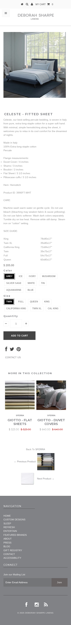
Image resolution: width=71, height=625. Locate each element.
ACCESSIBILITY (12, 558)
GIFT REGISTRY (12, 550)
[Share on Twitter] (12, 350)
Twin (9, 301)
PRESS (7, 542)
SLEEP (7, 523)
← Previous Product (25, 461)
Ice (21, 276)
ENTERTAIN (10, 531)
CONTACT (9, 554)
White (31, 283)
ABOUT (7, 538)
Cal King (53, 308)
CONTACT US (13, 357)
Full (21, 301)
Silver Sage (13, 283)
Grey (9, 276)
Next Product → (45, 478)
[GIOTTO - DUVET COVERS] (51, 409)
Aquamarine (13, 290)
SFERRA (40, 449)
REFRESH (9, 527)
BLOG (6, 546)
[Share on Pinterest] (19, 350)
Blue (31, 290)
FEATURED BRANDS (15, 535)
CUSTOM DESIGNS (14, 519)
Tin (43, 283)
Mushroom (48, 276)
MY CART (44, 4)
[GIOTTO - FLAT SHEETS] (20, 409)
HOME (7, 515)
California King (16, 308)
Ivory (32, 276)
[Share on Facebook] (6, 350)
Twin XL (37, 308)
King (47, 301)
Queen (34, 301)
